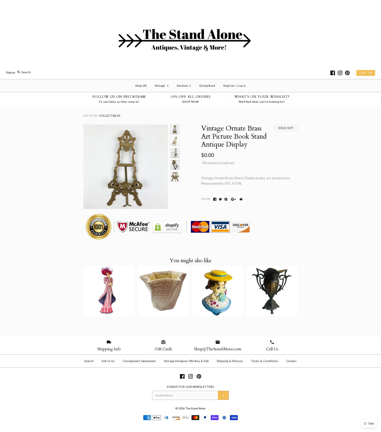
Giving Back (207, 85)
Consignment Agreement (139, 361)
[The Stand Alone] (190, 7)
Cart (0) (365, 72)
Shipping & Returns (230, 361)
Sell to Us (108, 361)
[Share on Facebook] (214, 199)
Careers (291, 361)
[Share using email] (241, 199)
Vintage (162, 85)
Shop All (141, 85)
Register (229, 85)
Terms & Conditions (264, 361)
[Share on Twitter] (220, 199)
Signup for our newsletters (190, 386)
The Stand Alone (195, 408)
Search (89, 361)
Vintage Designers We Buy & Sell (186, 361)
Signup (10, 72)
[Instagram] (340, 73)
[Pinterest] (347, 73)
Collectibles (109, 115)
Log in (242, 85)
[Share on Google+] (233, 199)
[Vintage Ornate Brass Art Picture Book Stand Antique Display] (125, 127)
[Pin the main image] (225, 199)
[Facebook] (332, 73)
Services (184, 85)
